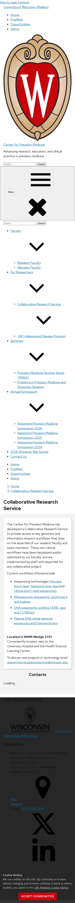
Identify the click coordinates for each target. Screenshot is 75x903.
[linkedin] (43, 863)
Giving (14, 29)
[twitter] (43, 836)
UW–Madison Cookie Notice (51, 887)
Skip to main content (14, 2)
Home (14, 15)
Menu (11, 192)
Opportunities (20, 24)
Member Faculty (29, 267)
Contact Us (18, 456)
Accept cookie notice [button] (37, 896)
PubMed (16, 20)
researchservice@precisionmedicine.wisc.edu (37, 662)
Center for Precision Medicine (24, 145)
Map (13, 799)
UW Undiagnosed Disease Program (41, 336)
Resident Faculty (29, 263)
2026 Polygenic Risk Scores (29, 452)
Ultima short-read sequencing (34, 591)
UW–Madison (25, 7)
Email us (16, 804)
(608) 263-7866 (32, 809)
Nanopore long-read (45, 586)
